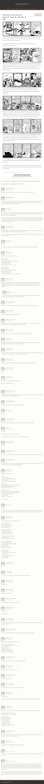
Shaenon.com (34, 8)
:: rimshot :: (3, 413)
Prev (19, 174)
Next (21, 172)
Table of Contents (14, 8)
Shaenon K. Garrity (9, 782)
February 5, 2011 (33, 16)
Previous (18, 172)
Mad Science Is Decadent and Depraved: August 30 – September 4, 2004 (14, 17)
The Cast (21, 8)
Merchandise (27, 8)
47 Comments (39, 16)
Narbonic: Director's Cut (22, 4)
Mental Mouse (9, 291)
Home (8, 8)
